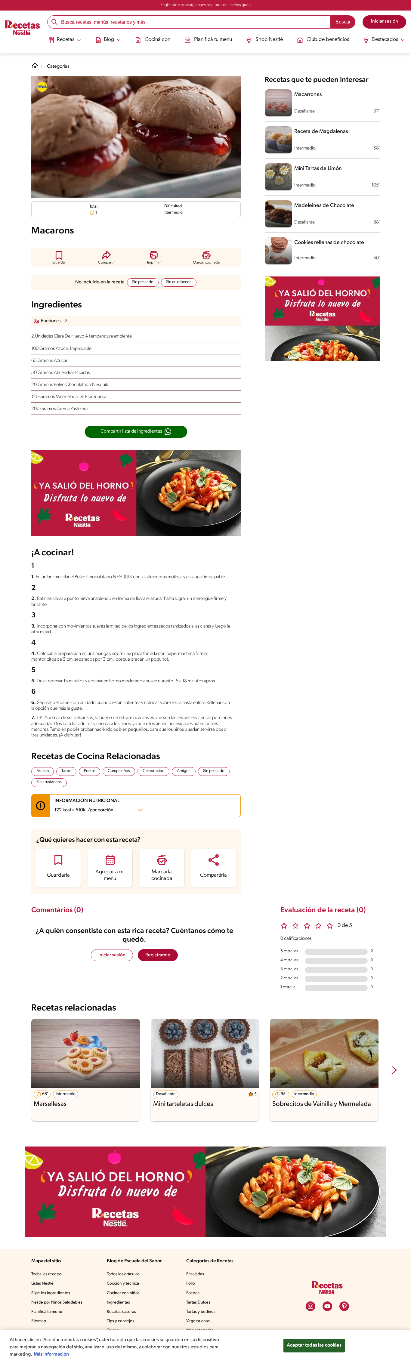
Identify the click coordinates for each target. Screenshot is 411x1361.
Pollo (190, 1283)
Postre (89, 771)
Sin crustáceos (178, 282)
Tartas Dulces (198, 1302)
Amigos (183, 771)
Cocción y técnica (123, 1283)
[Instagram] (310, 1306)
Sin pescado (142, 282)
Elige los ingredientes (50, 1293)
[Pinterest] (344, 1306)
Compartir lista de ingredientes (131, 431)
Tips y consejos (120, 1321)
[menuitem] (64, 42)
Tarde (66, 771)
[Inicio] (22, 28)
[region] (205, 1345)
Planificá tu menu (213, 39)
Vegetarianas (198, 1321)
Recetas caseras (121, 1312)
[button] (59, 257)
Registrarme (157, 955)
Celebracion (153, 771)
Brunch (42, 771)
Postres (192, 1293)
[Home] (35, 68)
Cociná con (157, 39)
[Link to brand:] (42, 87)
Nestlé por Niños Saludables (56, 1302)
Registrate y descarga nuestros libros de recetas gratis (205, 5)
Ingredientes (118, 1302)
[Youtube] (327, 1306)
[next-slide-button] (394, 1071)
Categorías (58, 66)
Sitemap (38, 1321)
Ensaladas (195, 1274)
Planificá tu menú (46, 1312)
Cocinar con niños (123, 1293)
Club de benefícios (328, 39)
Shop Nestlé (269, 39)
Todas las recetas (46, 1274)
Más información (51, 1354)
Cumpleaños (119, 771)
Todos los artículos (123, 1274)
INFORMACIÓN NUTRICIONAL (86, 805)
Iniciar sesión (111, 955)
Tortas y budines (200, 1312)
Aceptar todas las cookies (314, 1345)
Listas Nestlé (42, 1283)
